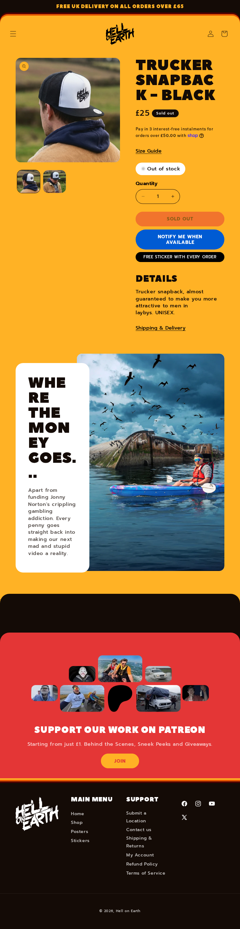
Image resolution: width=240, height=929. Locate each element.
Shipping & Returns (139, 842)
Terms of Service (146, 873)
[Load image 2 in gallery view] (54, 181)
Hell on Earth (128, 911)
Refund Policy (142, 864)
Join (120, 761)
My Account (140, 855)
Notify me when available (180, 239)
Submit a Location (136, 817)
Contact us (139, 829)
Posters (79, 831)
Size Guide (149, 151)
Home (77, 813)
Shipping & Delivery (161, 328)
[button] (13, 34)
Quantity (147, 183)
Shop (76, 822)
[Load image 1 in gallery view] (28, 181)
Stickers (80, 840)
